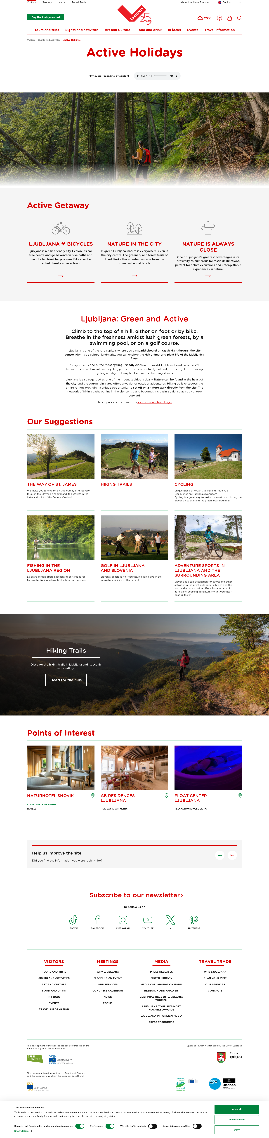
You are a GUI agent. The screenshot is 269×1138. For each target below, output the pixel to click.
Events (192, 30)
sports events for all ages (154, 402)
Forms (107, 1003)
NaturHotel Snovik (50, 795)
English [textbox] (227, 2)
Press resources (161, 1022)
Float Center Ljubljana (191, 798)
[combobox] (230, 2)
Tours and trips (46, 30)
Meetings (47, 2)
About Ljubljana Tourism (194, 2)
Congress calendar (107, 990)
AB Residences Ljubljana (118, 798)
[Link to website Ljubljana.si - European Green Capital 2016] (187, 1084)
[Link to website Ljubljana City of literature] (222, 1084)
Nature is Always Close (208, 247)
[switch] (110, 1126)
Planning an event (108, 978)
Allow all (236, 1109)
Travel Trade (79, 2)
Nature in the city (134, 244)
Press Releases (161, 971)
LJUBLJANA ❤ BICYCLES (61, 244)
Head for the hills (66, 680)
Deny (237, 1129)
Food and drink (149, 30)
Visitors (31, 2)
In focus (174, 30)
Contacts (215, 990)
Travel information (220, 30)
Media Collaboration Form (161, 984)
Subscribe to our (134, 894)
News (108, 996)
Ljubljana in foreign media (161, 1015)
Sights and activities (82, 30)
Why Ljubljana (108, 971)
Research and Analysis (161, 990)
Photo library (161, 978)
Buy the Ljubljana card (45, 17)
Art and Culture (117, 30)
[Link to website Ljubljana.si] (229, 1057)
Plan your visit (215, 978)
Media (62, 2)
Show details (21, 1131)
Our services (108, 984)
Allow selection (237, 1119)
